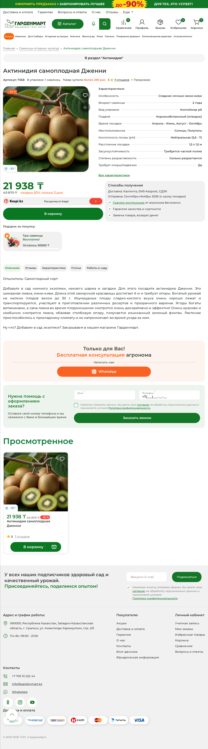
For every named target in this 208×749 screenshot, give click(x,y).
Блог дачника (126, 652)
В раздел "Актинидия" (104, 58)
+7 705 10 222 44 (23, 676)
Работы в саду (97, 268)
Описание (12, 268)
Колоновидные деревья (157, 36)
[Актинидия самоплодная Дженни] (36, 481)
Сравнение (184, 646)
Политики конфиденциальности (129, 408)
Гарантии (45, 12)
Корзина (181, 640)
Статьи (76, 268)
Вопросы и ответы (72, 12)
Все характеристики (114, 175)
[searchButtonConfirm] (104, 24)
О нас (96, 12)
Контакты (123, 646)
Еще (126, 12)
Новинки (20, 36)
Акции (121, 623)
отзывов (121, 80)
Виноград (88, 36)
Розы (100, 36)
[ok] (8, 702)
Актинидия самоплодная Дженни (28, 523)
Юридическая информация (137, 657)
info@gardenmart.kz (27, 684)
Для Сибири (35, 36)
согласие (143, 404)
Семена (109, 36)
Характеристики (54, 268)
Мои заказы (184, 629)
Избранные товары (190, 634)
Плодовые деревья (128, 36)
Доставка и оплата (18, 12)
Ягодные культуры (56, 36)
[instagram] (20, 702)
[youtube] (32, 702)
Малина (75, 36)
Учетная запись (187, 623)
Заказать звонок (137, 418)
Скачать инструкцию (128, 203)
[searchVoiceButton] (94, 24)
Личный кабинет (189, 615)
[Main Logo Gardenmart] (25, 23)
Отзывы (112, 12)
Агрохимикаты (183, 36)
